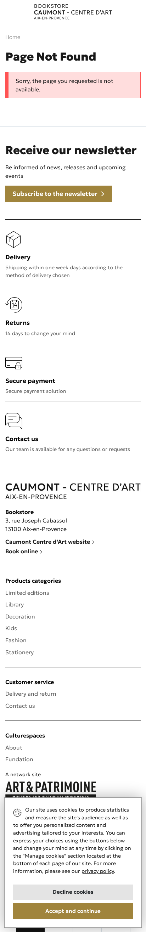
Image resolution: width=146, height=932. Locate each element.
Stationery (19, 652)
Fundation (19, 759)
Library (14, 604)
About (13, 747)
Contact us (20, 705)
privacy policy (98, 871)
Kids (11, 628)
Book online (22, 551)
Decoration (20, 616)
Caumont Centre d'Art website (48, 541)
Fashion (16, 640)
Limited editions (27, 592)
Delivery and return (30, 693)
